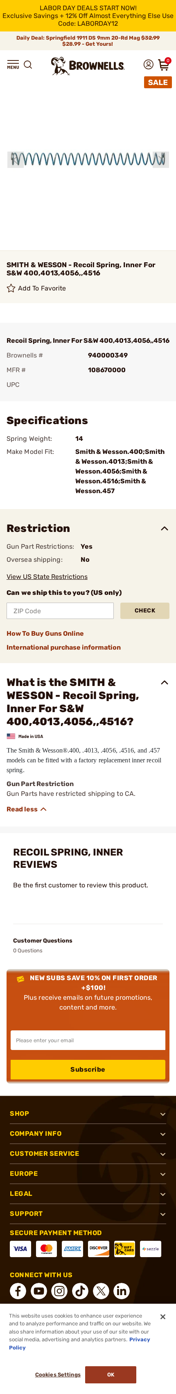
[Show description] (27, 809)
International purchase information (64, 647)
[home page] (88, 66)
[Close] (163, 1317)
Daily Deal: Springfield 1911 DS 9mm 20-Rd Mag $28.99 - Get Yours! (88, 41)
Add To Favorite (42, 288)
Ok (110, 1375)
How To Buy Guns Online (45, 633)
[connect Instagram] (59, 1291)
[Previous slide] (15, 160)
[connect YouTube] (39, 1291)
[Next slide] (161, 160)
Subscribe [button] (88, 1069)
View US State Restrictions (47, 577)
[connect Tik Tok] (80, 1291)
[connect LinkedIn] (121, 1291)
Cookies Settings (58, 1375)
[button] (13, 64)
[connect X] (101, 1291)
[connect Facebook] (18, 1291)
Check (145, 610)
